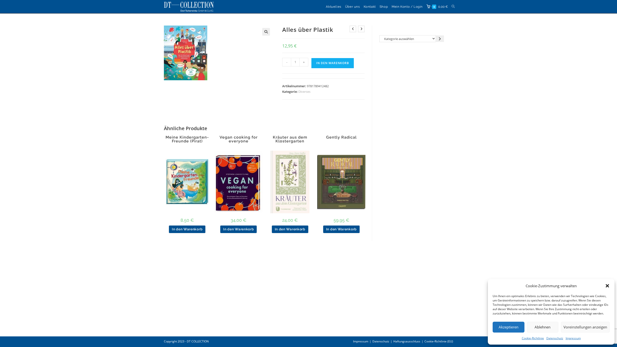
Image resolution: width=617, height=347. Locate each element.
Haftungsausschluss (406, 341)
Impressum (573, 338)
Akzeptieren (508, 327)
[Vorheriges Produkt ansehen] (352, 29)
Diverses (304, 91)
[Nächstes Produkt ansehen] (361, 29)
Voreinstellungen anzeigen (585, 327)
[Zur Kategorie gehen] (440, 38)
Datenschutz (554, 338)
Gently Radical (341, 137)
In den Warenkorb (332, 63)
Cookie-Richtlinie (533, 338)
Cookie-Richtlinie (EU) (438, 341)
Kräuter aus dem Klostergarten (290, 139)
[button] (607, 285)
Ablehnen (542, 327)
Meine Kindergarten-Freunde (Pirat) (187, 139)
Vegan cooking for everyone (239, 139)
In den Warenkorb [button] (187, 229)
